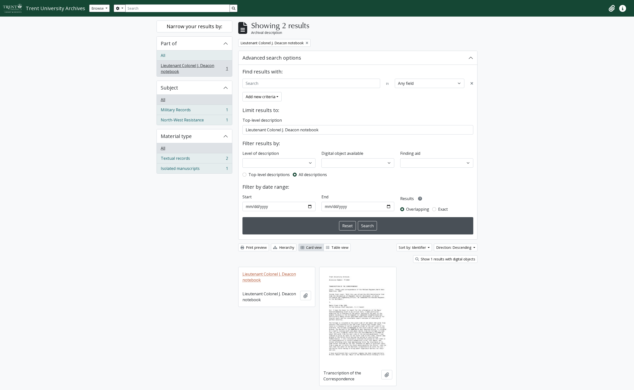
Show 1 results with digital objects (447, 259)
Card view (313, 247)
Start (247, 197)
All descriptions (313, 174)
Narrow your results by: (194, 26)
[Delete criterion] (471, 83)
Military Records (194, 111)
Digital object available (342, 153)
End (324, 197)
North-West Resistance (194, 121)
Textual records (194, 159)
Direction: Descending (454, 247)
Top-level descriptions (269, 174)
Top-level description (262, 120)
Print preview (256, 247)
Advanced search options (271, 57)
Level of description (260, 153)
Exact (443, 209)
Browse (98, 8)
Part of (169, 43)
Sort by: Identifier (413, 247)
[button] (611, 8)
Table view (339, 247)
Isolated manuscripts (194, 169)
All (163, 55)
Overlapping (417, 209)
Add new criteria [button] (260, 96)
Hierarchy (286, 247)
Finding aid (410, 153)
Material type (176, 136)
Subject (169, 87)
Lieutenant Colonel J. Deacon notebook (194, 68)
